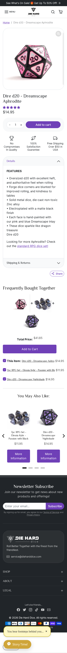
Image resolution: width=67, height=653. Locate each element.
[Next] (63, 435)
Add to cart (43, 124)
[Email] (49, 609)
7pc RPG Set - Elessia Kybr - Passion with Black (32, 370)
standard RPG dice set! (32, 246)
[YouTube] (43, 609)
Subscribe (55, 506)
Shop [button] (6, 571)
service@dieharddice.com (26, 556)
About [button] (7, 581)
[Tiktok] (37, 609)
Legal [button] (7, 590)
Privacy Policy (33, 515)
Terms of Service (51, 512)
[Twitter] (24, 609)
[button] (9, 12)
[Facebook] (18, 609)
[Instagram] (31, 609)
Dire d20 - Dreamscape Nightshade (26, 379)
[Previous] (3, 435)
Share (59, 273)
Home (6, 22)
